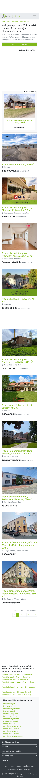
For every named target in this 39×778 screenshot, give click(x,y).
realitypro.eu (9, 766)
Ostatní (5, 760)
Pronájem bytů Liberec (12, 731)
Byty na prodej (9, 711)
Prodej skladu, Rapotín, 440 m (18, 164)
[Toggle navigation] (34, 16)
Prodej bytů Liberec (11, 734)
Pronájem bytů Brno (11, 719)
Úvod (3, 21)
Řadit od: (27, 50)
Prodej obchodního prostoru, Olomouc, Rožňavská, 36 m (17, 209)
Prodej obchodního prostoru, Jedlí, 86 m (19, 121)
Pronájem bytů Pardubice (13, 736)
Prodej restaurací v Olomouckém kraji (16, 694)
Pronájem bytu (9, 704)
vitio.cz (19, 766)
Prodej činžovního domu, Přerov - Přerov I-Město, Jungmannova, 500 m (19, 545)
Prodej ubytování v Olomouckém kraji (16, 692)
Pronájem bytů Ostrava (12, 726)
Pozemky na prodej (11, 714)
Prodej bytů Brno (10, 724)
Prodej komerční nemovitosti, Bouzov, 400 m (17, 406)
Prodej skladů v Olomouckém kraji (15, 679)
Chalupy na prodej (10, 721)
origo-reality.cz (25, 769)
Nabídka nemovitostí (11, 742)
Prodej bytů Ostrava (11, 729)
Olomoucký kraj (24, 21)
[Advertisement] (19, 6)
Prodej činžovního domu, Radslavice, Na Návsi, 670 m (17, 498)
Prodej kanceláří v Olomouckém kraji (16, 677)
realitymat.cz (13, 769)
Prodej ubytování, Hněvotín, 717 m (18, 300)
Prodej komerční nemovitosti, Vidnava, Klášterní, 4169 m (17, 452)
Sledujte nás (7, 756)
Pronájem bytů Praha (11, 709)
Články (5, 747)
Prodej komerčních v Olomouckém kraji (17, 674)
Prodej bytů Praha (10, 716)
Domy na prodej (9, 706)
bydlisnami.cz (28, 766)
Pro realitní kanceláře (11, 751)
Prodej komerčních (12, 21)
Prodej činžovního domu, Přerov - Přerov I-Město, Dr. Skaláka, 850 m (19, 594)
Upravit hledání (20, 44)
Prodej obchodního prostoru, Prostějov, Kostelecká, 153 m (17, 254)
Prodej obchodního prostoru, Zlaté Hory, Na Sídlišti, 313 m (17, 360)
